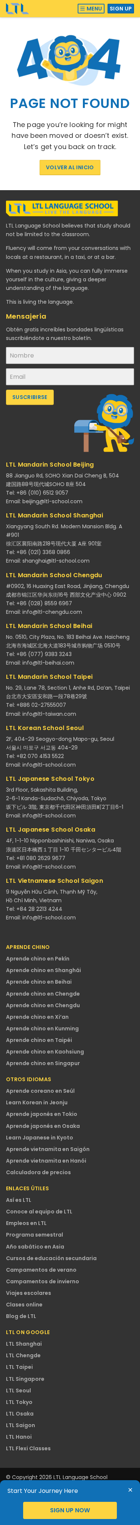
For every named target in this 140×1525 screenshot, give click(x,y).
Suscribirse (29, 397)
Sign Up (121, 8)
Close (130, 1490)
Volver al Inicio (70, 167)
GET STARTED (70, 1510)
